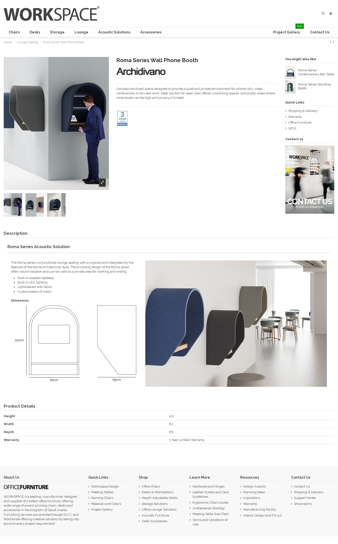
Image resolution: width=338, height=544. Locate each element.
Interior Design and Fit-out (262, 515)
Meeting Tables (102, 492)
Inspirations (251, 498)
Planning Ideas (254, 492)
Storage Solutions (155, 504)
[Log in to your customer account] (331, 13)
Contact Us (302, 486)
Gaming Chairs (102, 498)
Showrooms (303, 504)
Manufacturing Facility (259, 509)
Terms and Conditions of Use (210, 522)
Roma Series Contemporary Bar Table (316, 72)
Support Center (305, 498)
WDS (292, 128)
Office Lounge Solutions (159, 509)
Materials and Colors (106, 504)
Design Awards (254, 486)
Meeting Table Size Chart (211, 514)
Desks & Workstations (157, 492)
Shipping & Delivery (303, 111)
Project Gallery (102, 509)
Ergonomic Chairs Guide (210, 502)
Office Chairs (151, 486)
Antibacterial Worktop (209, 508)
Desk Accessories (154, 521)
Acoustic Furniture (155, 515)
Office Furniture (299, 122)
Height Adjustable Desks (160, 498)
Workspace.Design (105, 486)
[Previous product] (331, 42)
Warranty (295, 117)
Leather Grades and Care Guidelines (211, 494)
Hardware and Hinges (208, 486)
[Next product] (333, 42)
